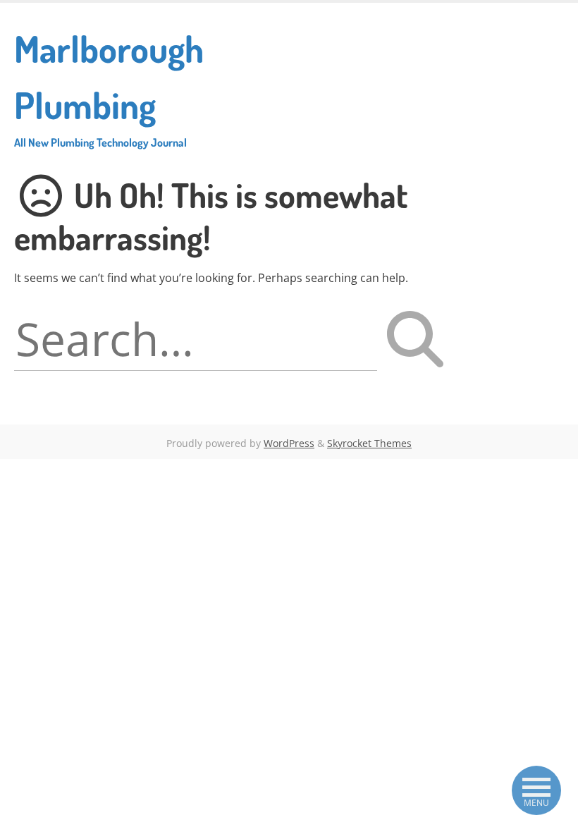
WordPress (289, 443)
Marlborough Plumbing (109, 87)
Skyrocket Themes (369, 443)
